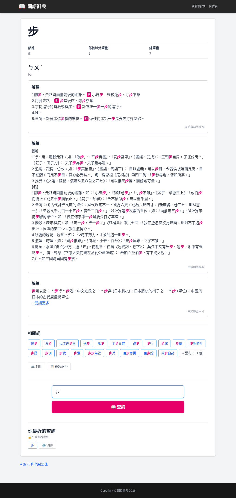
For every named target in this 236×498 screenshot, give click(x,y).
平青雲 (118, 343)
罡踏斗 (196, 343)
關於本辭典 (199, 6)
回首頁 (213, 6)
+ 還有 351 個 (192, 353)
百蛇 (148, 353)
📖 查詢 (118, 406)
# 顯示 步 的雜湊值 (34, 464)
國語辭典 (32, 6)
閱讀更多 (42, 303)
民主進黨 (67, 343)
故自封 (167, 353)
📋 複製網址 (59, 366)
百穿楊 (129, 353)
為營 (94, 353)
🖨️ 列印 (36, 366)
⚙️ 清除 (47, 445)
